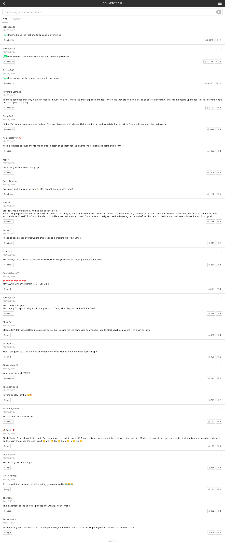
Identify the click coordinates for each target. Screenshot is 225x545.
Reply (6, 335)
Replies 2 (8, 221)
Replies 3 (8, 172)
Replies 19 (9, 61)
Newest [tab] (15, 19)
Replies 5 (8, 243)
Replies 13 (9, 40)
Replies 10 (9, 107)
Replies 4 (8, 151)
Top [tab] (5, 19)
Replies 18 (9, 129)
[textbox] (110, 12)
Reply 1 (7, 289)
